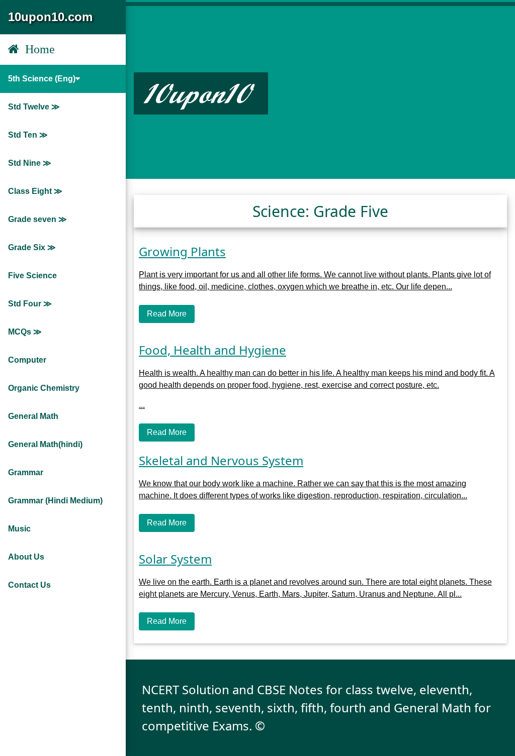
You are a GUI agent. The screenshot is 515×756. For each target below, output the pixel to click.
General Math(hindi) (45, 444)
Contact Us (29, 585)
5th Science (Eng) (41, 78)
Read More (167, 313)
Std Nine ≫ (29, 163)
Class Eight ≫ (35, 191)
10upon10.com (50, 17)
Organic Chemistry (43, 388)
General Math (33, 416)
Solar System (175, 559)
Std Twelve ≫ (34, 106)
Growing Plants (182, 251)
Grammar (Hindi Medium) (55, 500)
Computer (27, 360)
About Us (26, 557)
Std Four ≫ (30, 303)
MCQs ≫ (25, 332)
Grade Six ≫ (32, 247)
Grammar (25, 472)
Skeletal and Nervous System (221, 460)
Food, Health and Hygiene (212, 350)
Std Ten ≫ (28, 135)
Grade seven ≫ (37, 219)
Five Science (32, 275)
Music (19, 528)
